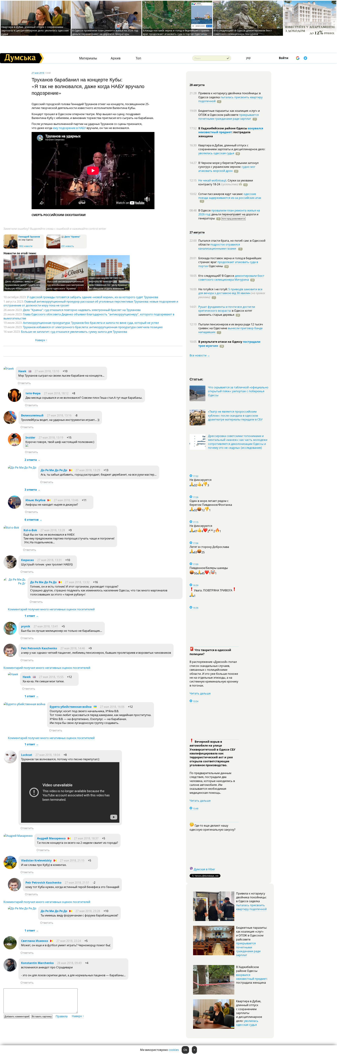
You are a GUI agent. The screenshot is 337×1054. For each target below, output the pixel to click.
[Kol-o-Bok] (11, 527)
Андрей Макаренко (51, 838)
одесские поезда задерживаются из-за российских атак (229, 196)
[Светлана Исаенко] (10, 948)
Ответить (24, 383)
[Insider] (14, 445)
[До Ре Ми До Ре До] (22, 467)
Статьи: (196, 379)
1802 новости (25, 246)
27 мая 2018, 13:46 (66, 500)
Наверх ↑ (41, 340)
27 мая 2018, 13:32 (77, 582)
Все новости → (200, 355)
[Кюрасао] (10, 567)
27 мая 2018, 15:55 (51, 677)
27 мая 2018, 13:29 (87, 470)
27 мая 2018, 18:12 (56, 393)
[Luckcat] (10, 762)
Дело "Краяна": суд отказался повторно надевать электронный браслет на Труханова (82, 310)
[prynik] (10, 634)
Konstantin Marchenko (37, 963)
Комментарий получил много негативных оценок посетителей (51, 609)
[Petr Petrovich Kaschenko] (10, 656)
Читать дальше (200, 693)
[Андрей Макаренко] (18, 836)
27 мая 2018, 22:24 (68, 941)
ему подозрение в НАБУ (69, 128)
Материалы (88, 58)
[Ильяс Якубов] (14, 508)
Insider (30, 437)
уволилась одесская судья (216, 153)
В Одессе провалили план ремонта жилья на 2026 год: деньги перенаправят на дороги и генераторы (105, 32)
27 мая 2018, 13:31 (49, 560)
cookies (174, 1050)
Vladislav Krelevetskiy (36, 860)
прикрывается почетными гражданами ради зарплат (228, 117)
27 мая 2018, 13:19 (51, 437)
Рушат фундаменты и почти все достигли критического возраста (226, 309)
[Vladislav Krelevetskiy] (10, 868)
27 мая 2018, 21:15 (72, 860)
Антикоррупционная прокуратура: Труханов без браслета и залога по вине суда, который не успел (91, 323)
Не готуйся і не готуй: (213, 289)
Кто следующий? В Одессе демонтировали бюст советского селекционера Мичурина (243, 32)
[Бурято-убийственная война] (24, 704)
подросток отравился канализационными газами (219, 246)
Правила (62, 1016)
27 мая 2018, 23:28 (87, 911)
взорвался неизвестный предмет (230, 130)
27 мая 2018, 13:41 (46, 626)
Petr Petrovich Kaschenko (39, 648)
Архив (115, 58)
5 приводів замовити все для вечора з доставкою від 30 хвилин (230, 291)
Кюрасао (27, 560)
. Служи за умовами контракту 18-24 (225, 182)
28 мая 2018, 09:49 (69, 963)
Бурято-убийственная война (71, 707)
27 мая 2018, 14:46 (72, 648)
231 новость (67, 246)
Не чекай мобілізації (212, 180)
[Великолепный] (10, 423)
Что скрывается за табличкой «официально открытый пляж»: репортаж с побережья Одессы (238, 391)
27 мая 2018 (38, 72)
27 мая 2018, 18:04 (47, 755)
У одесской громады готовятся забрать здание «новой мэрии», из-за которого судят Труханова (92, 297)
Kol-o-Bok (30, 530)
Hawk (22, 371)
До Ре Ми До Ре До (54, 470)
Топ (138, 58)
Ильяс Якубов (35, 500)
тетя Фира (33, 393)
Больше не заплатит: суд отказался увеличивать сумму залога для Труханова (74, 332)
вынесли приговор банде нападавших (230, 330)
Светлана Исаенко (34, 941)
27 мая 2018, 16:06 (112, 707)
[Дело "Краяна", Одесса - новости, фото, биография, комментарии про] (53, 247)
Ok (185, 1050)
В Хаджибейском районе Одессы (223, 128)
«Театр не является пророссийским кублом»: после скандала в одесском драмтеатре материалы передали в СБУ (235, 415)
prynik (25, 626)
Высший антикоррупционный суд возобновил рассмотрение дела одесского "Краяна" (65, 285)
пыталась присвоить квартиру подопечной (230, 99)
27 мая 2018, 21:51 (77, 882)
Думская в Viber (204, 869)
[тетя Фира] (14, 401)
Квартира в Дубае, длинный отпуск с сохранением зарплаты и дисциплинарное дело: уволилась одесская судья (35, 30)
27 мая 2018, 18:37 (86, 838)
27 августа (197, 232)
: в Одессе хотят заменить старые (225, 312)
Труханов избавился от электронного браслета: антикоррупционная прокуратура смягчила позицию (93, 327)
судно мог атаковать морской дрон (226, 169)
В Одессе (204, 210)
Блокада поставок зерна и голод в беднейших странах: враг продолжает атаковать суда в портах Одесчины (176, 32)
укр (248, 58)
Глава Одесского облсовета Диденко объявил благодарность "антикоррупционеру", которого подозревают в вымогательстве (89, 316)
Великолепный (32, 415)
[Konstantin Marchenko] (10, 970)
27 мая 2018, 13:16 (59, 415)
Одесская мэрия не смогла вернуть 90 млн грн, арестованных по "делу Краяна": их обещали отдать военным (108, 283)
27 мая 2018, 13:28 (52, 530)
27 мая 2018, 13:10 (47, 371)
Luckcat (26, 755)
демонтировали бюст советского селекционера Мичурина (231, 277)
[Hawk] (9, 368)
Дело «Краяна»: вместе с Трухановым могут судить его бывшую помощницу (22, 285)
